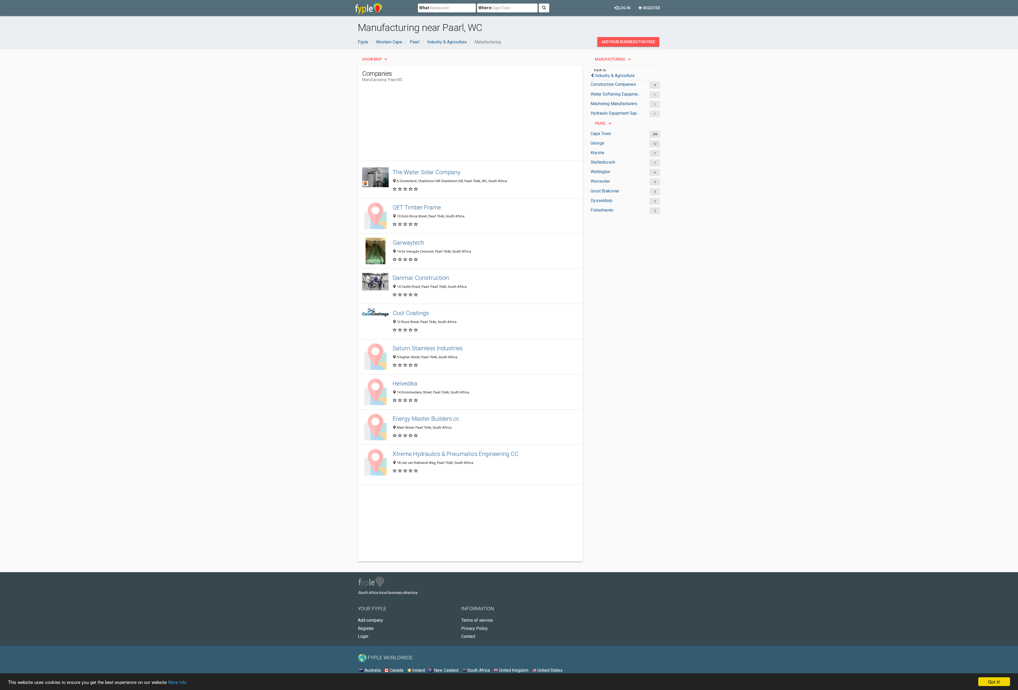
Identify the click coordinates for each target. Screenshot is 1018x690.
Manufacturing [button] (610, 59)
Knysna (597, 152)
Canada (396, 670)
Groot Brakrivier (605, 191)
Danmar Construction (421, 277)
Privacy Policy (474, 628)
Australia (372, 670)
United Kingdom (513, 670)
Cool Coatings (411, 313)
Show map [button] (372, 59)
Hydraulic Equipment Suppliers (616, 113)
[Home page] (368, 8)
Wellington (600, 171)
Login (363, 636)
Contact (468, 636)
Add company (370, 620)
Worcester (600, 181)
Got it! (994, 681)
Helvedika (405, 383)
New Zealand (445, 670)
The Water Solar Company (426, 172)
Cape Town (601, 133)
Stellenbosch (603, 162)
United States (549, 670)
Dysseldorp (601, 200)
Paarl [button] (600, 123)
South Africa (478, 670)
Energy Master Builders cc (426, 418)
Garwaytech (408, 242)
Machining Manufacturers (614, 103)
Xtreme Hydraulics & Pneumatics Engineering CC (456, 453)
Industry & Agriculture (615, 75)
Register (651, 8)
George (597, 143)
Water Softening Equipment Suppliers (616, 94)
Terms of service (477, 620)
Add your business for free (628, 42)
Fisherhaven (602, 210)
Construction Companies (613, 84)
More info (177, 682)
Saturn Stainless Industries (428, 348)
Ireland (418, 670)
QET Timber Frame (417, 207)
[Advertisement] (458, 124)
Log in (624, 8)
